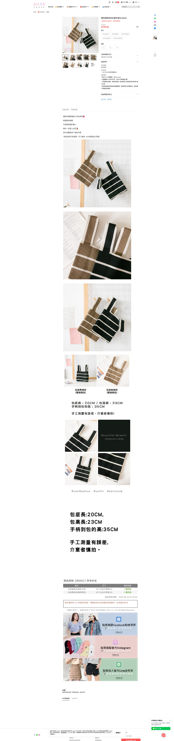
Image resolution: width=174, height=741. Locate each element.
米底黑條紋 (105, 34)
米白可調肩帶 (106, 38)
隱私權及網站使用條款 (74, 740)
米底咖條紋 (115, 34)
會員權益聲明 (98, 740)
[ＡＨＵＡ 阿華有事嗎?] (39, 5)
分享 (104, 99)
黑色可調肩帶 (125, 34)
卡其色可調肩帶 (117, 38)
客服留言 (97, 738)
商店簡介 (71, 738)
